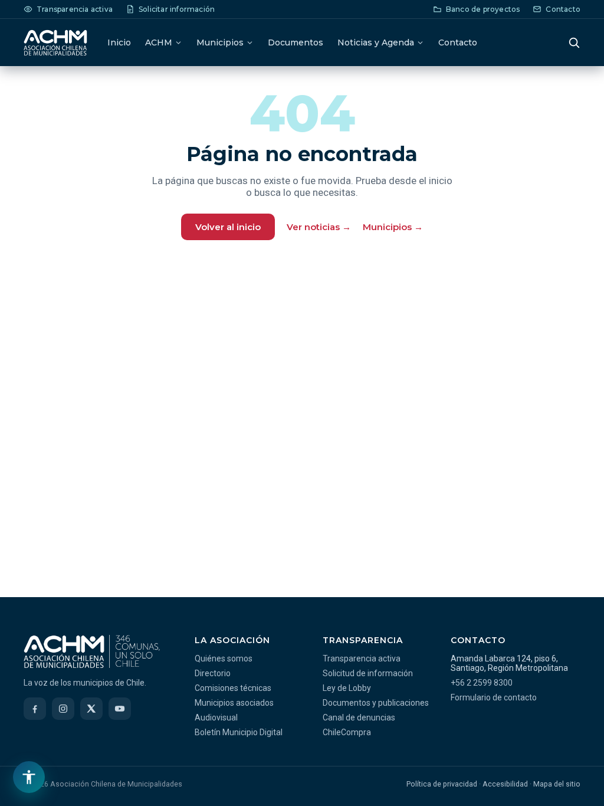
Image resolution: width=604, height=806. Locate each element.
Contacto (457, 42)
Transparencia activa (362, 658)
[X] (91, 708)
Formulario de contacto (494, 697)
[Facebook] (35, 708)
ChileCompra (347, 732)
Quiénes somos (223, 658)
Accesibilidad (505, 783)
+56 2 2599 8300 (482, 682)
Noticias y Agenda (375, 42)
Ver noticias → (319, 226)
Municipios (220, 42)
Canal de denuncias (359, 717)
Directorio (213, 673)
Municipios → (393, 226)
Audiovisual (216, 717)
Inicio (119, 42)
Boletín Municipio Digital (239, 732)
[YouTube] (120, 708)
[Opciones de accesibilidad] (29, 777)
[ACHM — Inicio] (55, 42)
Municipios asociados (234, 702)
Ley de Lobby (347, 688)
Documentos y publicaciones (376, 702)
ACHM (158, 42)
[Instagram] (63, 708)
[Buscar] (573, 42)
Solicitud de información (368, 673)
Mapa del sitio (556, 783)
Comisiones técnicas (233, 688)
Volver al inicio (228, 226)
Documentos (295, 42)
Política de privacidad (441, 783)
